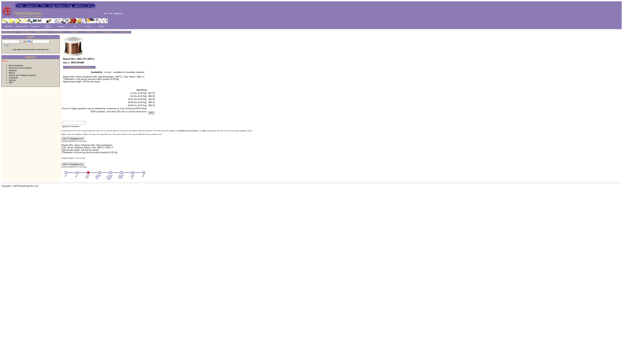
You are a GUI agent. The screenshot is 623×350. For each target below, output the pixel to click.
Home (5, 61)
